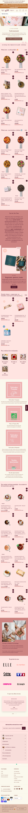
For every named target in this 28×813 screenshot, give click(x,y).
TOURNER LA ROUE (14, 424)
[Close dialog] (25, 388)
